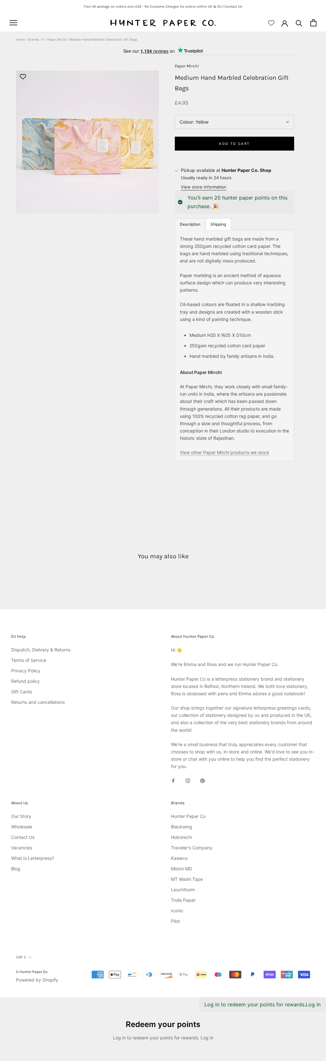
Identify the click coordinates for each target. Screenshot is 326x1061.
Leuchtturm (183, 889)
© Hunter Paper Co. (32, 971)
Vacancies (21, 847)
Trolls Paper (183, 900)
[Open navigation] (13, 22)
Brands (33, 39)
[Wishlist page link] (271, 23)
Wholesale (21, 826)
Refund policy (25, 681)
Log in (313, 1004)
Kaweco (179, 858)
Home (20, 39)
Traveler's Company (191, 847)
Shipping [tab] (218, 224)
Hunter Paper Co (188, 816)
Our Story (21, 816)
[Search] (299, 22)
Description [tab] (190, 224)
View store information (203, 186)
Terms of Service (28, 660)
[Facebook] (173, 780)
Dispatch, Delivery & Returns (40, 649)
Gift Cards (21, 691)
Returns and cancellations (38, 702)
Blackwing (181, 826)
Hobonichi (181, 837)
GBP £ (21, 957)
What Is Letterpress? (32, 858)
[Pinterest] (202, 780)
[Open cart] (313, 22)
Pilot (175, 921)
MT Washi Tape (187, 879)
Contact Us (22, 837)
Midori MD (181, 868)
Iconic (177, 910)
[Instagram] (188, 780)
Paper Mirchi (56, 39)
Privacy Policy (25, 670)
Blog (15, 868)
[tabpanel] (234, 345)
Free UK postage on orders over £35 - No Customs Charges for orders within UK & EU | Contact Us (163, 6)
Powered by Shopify (37, 980)
